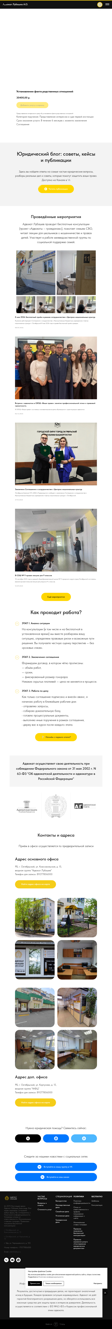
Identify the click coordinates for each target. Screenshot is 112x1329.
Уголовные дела (62, 1216)
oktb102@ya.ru (15, 1252)
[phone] (6, 1261)
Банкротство (61, 1201)
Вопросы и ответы (42, 1204)
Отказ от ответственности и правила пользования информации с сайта (81, 1212)
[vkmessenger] (18, 1261)
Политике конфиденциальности (51, 1277)
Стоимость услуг (45, 1209)
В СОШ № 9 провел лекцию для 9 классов (33, 575)
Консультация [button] (97, 1205)
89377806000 (44, 874)
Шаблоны (95, 1201)
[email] (12, 1261)
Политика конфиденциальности (81, 1202)
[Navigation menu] (5, 4)
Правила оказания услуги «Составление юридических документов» (80, 1243)
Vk (69, 180)
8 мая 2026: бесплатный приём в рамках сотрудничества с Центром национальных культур (55, 317)
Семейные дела (62, 1211)
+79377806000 (24, 1247)
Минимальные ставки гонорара (80, 1223)
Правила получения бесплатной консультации (79, 1232)
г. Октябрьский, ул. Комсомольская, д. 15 (12, 1231)
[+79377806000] (28, 1138)
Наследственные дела (63, 1206)
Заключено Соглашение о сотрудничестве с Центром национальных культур (48, 489)
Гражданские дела (61, 1221)
